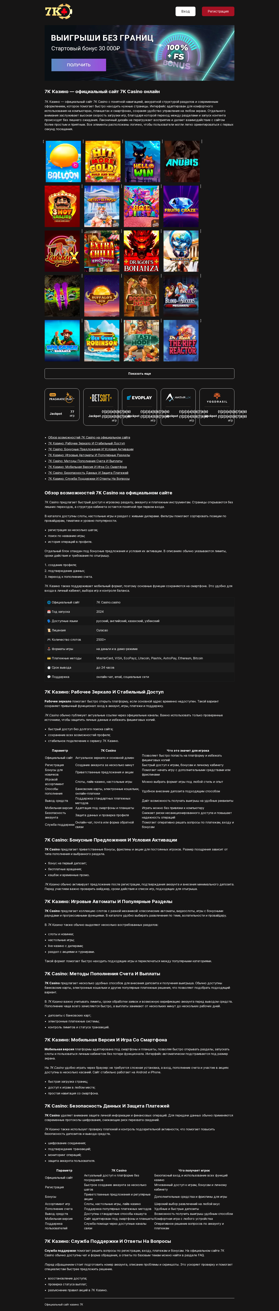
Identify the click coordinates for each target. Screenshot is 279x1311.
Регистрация (218, 11)
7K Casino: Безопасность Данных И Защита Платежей (88, 473)
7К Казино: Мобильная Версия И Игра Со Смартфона (87, 467)
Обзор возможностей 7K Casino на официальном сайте (89, 437)
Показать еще (139, 373)
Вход (185, 11)
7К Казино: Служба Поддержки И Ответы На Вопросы (89, 479)
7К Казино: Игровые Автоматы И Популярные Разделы (89, 455)
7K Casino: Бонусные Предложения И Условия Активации (90, 449)
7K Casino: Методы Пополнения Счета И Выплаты (85, 461)
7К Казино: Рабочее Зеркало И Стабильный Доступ (86, 443)
